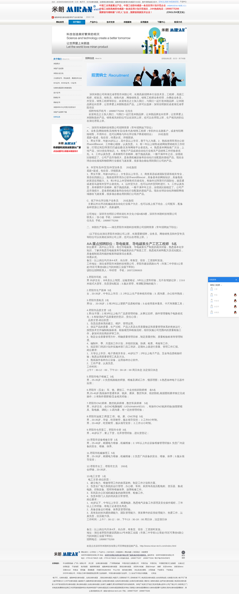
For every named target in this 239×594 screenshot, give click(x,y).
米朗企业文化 (58, 73)
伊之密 (91, 563)
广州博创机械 (115, 563)
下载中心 (161, 22)
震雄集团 (91, 570)
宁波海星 (75, 567)
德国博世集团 (95, 567)
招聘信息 (57, 117)
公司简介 (93, 552)
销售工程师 (215, 285)
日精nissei (67, 570)
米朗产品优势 (58, 68)
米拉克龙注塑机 (140, 570)
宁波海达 (169, 570)
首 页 (175, 58)
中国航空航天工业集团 (167, 563)
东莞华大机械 (138, 567)
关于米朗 (182, 58)
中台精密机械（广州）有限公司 (74, 563)
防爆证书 (57, 98)
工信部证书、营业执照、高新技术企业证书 (67, 79)
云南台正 (181, 563)
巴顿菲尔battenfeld (104, 570)
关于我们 (77, 22)
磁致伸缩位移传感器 (109, 567)
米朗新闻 (127, 22)
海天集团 (84, 567)
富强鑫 (82, 570)
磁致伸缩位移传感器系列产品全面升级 (68, 17)
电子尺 (82, 2)
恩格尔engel (150, 567)
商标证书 (57, 102)
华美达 (75, 570)
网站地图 (128, 552)
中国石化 (153, 563)
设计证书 (57, 93)
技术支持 (111, 22)
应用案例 (144, 22)
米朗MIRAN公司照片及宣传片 (65, 107)
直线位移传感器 (125, 567)
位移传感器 (94, 2)
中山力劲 (116, 570)
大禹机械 (151, 570)
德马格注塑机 (127, 570)
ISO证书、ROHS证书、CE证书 (65, 83)
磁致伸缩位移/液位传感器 (124, 2)
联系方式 (178, 22)
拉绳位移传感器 (101, 563)
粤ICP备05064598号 (162, 558)
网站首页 (60, 22)
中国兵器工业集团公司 (130, 563)
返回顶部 (183, 556)
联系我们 (136, 552)
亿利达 (153, 573)
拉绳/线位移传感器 (107, 2)
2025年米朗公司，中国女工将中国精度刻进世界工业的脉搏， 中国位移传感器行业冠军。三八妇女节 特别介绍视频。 (106, 573)
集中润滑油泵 (147, 2)
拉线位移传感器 (92, 578)
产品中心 (183, 2)
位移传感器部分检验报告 (63, 88)
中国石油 (144, 563)
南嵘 (159, 567)
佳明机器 (66, 567)
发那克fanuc (178, 567)
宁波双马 (160, 570)
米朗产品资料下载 (60, 112)
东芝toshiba (167, 567)
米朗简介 (57, 64)
